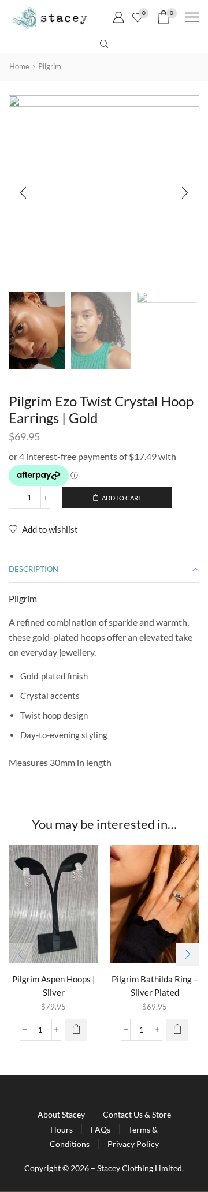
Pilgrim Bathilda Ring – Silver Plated (155, 985)
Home (19, 66)
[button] (23, 193)
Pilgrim (49, 66)
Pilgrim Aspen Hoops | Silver (53, 985)
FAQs (100, 1129)
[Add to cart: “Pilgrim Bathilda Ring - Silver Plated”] (177, 1030)
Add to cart (122, 498)
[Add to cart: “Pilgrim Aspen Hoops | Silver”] (76, 1030)
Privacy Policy (133, 1144)
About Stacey (61, 1114)
